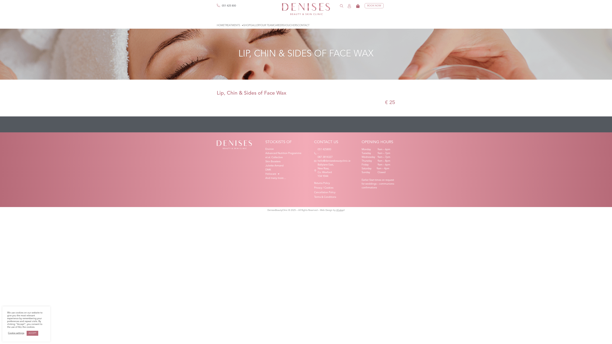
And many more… (275, 178)
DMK (268, 170)
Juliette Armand (274, 166)
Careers (278, 25)
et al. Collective (274, 157)
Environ (269, 149)
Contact (304, 25)
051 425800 (324, 149)
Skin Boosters (272, 161)
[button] (341, 5)
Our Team (267, 25)
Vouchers (291, 25)
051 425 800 (229, 6)
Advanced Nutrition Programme (283, 153)
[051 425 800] (218, 5)
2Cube (339, 210)
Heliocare (270, 174)
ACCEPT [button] (32, 333)
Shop (246, 25)
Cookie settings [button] (16, 333)
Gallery (255, 25)
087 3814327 (325, 157)
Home (220, 25)
